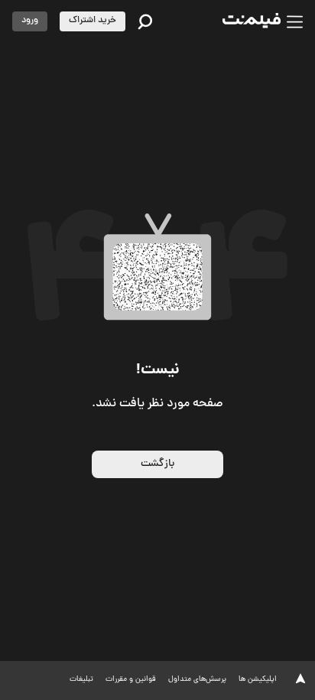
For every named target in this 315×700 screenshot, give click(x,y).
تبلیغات (81, 679)
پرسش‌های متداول (197, 679)
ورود (29, 21)
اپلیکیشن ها (258, 679)
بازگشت (157, 464)
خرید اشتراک (92, 21)
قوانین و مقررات (131, 679)
